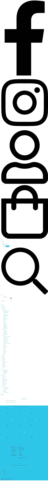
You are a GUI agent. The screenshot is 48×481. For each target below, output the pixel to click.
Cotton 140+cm (5, 339)
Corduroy (5, 337)
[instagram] (24, 129)
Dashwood (5, 316)
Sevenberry (5, 327)
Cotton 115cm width (6, 338)
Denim (4, 342)
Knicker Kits (5, 372)
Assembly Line (4, 375)
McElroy (5, 323)
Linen (4, 345)
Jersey (4, 344)
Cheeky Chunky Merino (6, 392)
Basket (4, 246)
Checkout (7, 246)
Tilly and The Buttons (5, 383)
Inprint (4, 320)
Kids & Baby (5, 331)
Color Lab (5, 389)
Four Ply (5, 390)
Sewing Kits (5, 373)
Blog (1, 393)
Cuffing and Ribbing (6, 341)
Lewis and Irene (5, 322)
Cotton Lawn (5, 340)
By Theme (4, 329)
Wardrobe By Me (4, 385)
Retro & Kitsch (5, 334)
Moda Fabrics (5, 324)
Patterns (2, 374)
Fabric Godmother (6, 318)
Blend (4, 313)
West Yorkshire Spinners (5, 387)
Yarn (1, 386)
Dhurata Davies (4, 377)
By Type (3, 335)
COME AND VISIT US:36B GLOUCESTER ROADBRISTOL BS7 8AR (14, 450)
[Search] (11, 298)
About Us (2, 394)
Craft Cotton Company (6, 315)
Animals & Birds (5, 330)
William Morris (5, 328)
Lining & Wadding (6, 346)
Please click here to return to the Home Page (11, 402)
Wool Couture (4, 391)
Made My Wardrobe (5, 379)
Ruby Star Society (6, 326)
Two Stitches (4, 384)
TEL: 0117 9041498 (13, 454)
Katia (4, 321)
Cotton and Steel (6, 314)
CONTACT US (20, 454)
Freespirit (5, 319)
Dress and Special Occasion (7, 343)
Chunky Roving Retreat (6, 388)
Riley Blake (5, 325)
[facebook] (24, 75)
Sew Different (4, 382)
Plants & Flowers (6, 333)
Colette (3, 376)
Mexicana (5, 332)
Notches (3, 381)
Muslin (4, 347)
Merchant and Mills (5, 380)
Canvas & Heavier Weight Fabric (7, 336)
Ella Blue (5, 317)
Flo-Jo (3, 378)
